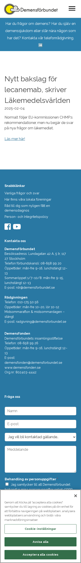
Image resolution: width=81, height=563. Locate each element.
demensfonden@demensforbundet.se (33, 362)
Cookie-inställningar (40, 529)
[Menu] (72, 8)
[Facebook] (8, 228)
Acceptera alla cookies (40, 554)
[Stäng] (76, 496)
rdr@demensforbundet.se (35, 287)
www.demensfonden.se (22, 367)
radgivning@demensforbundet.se (41, 321)
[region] (40, 526)
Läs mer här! (14, 139)
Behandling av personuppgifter (31, 479)
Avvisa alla (40, 542)
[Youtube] (17, 228)
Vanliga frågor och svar (21, 193)
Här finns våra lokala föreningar (27, 199)
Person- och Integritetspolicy (26, 217)
